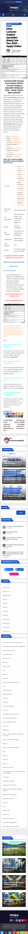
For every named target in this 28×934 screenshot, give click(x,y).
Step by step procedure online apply (14, 262)
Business (5, 674)
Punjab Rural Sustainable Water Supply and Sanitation (12, 789)
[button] (22, 14)
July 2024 (5, 599)
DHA (4, 686)
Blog (4, 670)
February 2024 (6, 619)
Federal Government (8, 490)
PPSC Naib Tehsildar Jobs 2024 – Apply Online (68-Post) (14, 495)
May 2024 (5, 607)
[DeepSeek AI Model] (4, 532)
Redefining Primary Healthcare (10, 794)
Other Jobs (5, 759)
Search (4, 507)
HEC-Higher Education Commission (11, 714)
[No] (26, 928)
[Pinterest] (13, 413)
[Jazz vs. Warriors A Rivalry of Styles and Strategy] (4, 538)
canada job (5, 678)
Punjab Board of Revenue (8, 781)
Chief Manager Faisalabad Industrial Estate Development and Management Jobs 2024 (13, 464)
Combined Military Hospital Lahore (11, 682)
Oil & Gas (5, 755)
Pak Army (5, 763)
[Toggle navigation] (13, 15)
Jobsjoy (14, 7)
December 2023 (6, 623)
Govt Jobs (9, 26)
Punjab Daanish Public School (9, 785)
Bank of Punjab (6, 666)
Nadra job (5, 743)
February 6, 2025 (10, 852)
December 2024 (6, 595)
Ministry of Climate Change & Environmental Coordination (13, 734)
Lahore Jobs (6, 473)
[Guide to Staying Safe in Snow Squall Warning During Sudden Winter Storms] (4, 552)
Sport (4, 806)
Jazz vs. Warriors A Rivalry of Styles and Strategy (13, 883)
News (4, 751)
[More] (22, 413)
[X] (7, 413)
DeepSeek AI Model (11, 531)
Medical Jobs (13, 473)
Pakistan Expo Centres (8, 767)
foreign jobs (5, 702)
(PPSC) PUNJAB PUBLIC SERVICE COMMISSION (13, 24)
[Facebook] (5, 413)
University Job (6, 814)
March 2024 (5, 615)
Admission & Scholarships (9, 650)
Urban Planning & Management (10, 822)
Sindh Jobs (5, 802)
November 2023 (6, 627)
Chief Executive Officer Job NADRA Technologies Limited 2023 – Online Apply (19, 424)
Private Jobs (6, 777)
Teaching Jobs (6, 810)
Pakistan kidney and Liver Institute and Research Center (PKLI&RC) (12, 475)
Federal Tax (16, 490)
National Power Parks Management (11, 747)
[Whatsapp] (19, 413)
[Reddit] (16, 413)
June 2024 (5, 603)
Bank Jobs (5, 662)
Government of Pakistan (9, 459)
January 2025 (6, 591)
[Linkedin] (10, 413)
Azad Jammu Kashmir (8, 654)
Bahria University (7, 658)
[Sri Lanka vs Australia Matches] (4, 526)
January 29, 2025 (10, 869)
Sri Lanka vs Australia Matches (14, 526)
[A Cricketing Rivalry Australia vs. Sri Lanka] (4, 545)
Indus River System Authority (9, 718)
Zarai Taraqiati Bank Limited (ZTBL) (11, 826)
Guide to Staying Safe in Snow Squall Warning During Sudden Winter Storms (13, 554)
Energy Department (7, 690)
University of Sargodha (8, 818)
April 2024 (5, 611)
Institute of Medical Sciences (9, 722)
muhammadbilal (16, 50)
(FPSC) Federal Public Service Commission (12, 642)
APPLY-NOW (7, 163)
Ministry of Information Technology (11, 739)
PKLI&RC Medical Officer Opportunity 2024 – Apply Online (12, 479)
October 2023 (6, 631)
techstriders (17, 465)
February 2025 (6, 587)
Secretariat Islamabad (8, 798)
